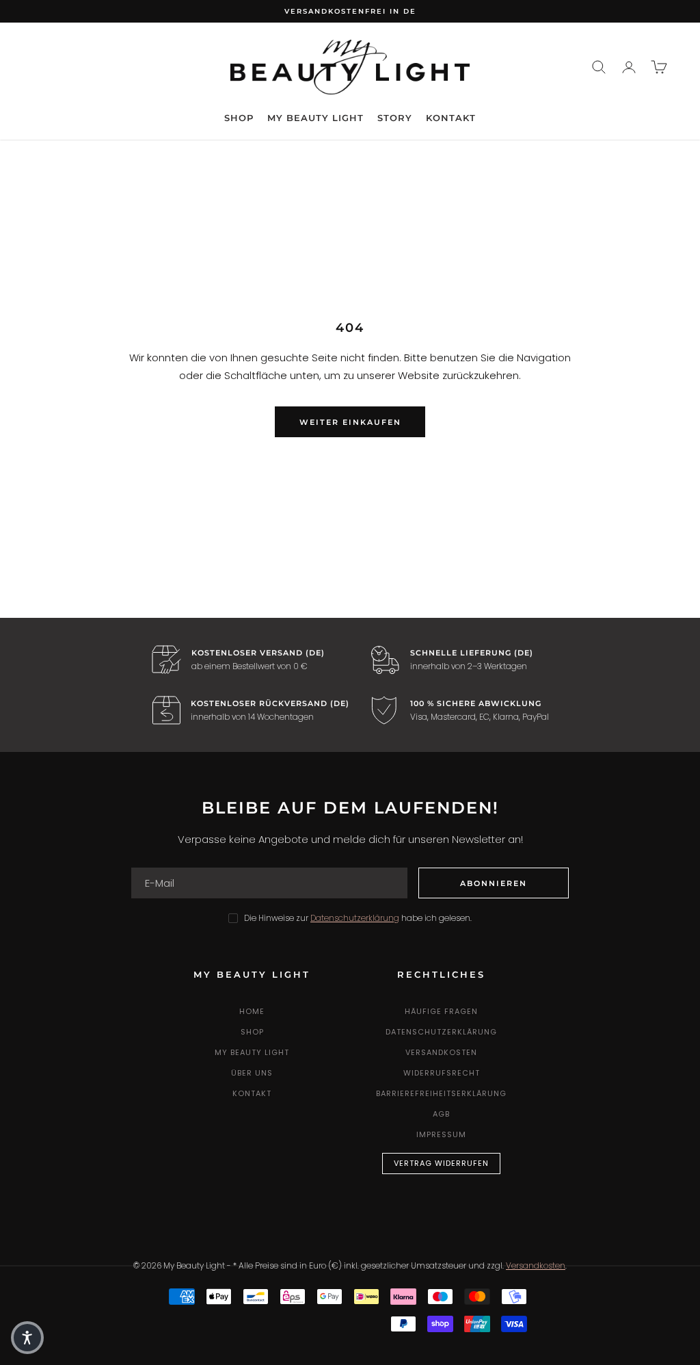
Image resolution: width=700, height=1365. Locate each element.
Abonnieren (493, 883)
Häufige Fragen (441, 1011)
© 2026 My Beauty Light (179, 1265)
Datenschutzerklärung (441, 1031)
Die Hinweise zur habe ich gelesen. (358, 918)
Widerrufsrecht (441, 1072)
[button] (27, 1337)
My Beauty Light (315, 117)
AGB (441, 1113)
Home (252, 1011)
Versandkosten (441, 1052)
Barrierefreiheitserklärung (441, 1093)
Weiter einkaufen (350, 422)
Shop (239, 117)
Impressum (441, 1134)
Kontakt (451, 117)
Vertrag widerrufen (441, 1163)
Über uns (252, 1072)
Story (394, 117)
